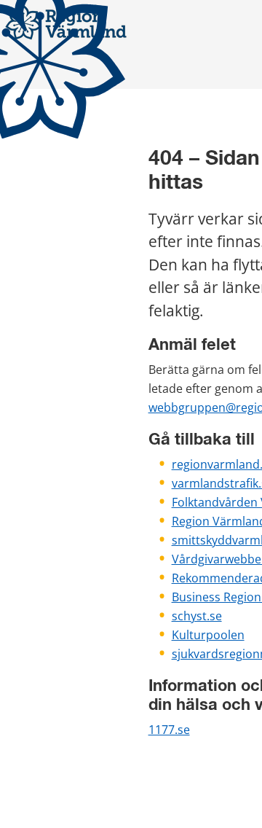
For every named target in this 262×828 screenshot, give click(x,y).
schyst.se (197, 616)
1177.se (169, 730)
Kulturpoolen (208, 635)
